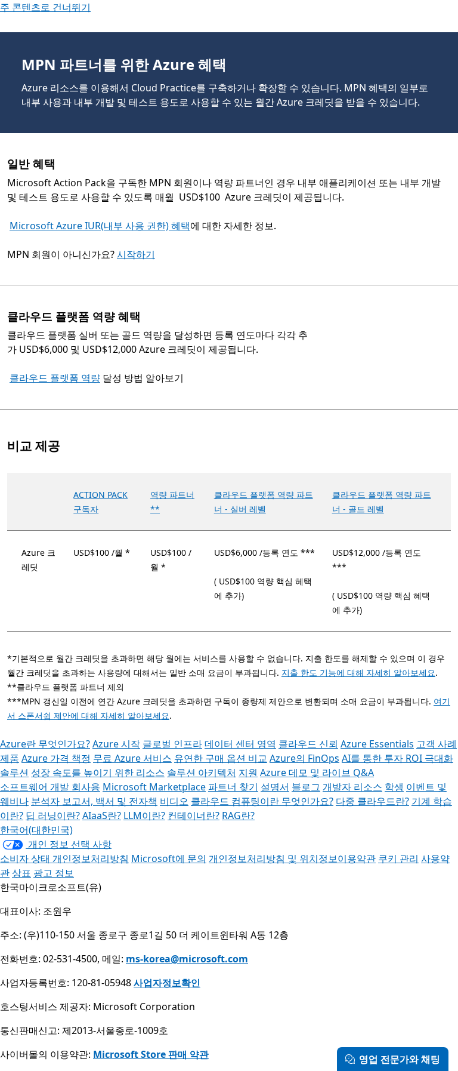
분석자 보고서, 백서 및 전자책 (94, 801)
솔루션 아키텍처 (201, 772)
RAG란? (238, 815)
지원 (248, 772)
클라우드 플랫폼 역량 (55, 377)
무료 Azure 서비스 (132, 758)
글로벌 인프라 (172, 743)
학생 (394, 786)
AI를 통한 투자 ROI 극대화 (397, 758)
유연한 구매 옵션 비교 (220, 758)
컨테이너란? (193, 815)
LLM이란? (144, 815)
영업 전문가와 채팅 (399, 1059)
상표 (21, 872)
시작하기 (136, 254)
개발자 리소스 (352, 786)
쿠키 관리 (398, 858)
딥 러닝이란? (53, 815)
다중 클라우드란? (372, 801)
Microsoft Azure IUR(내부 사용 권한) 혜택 (100, 225)
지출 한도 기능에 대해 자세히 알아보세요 (358, 672)
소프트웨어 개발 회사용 (50, 786)
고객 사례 (436, 743)
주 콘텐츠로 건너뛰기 (45, 7)
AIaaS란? (101, 815)
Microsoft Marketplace (154, 786)
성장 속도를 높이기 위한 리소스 (98, 772)
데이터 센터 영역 (240, 743)
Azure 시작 (116, 743)
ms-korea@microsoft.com (187, 958)
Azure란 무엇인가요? (45, 743)
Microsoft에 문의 (168, 858)
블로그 (306, 786)
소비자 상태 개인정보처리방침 (64, 858)
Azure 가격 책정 (56, 758)
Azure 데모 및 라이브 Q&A (317, 772)
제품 (9, 758)
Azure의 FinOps (304, 758)
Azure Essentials (377, 743)
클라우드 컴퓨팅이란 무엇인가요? (262, 801)
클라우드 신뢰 (308, 743)
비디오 (174, 801)
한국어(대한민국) (36, 829)
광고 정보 (53, 872)
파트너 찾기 (233, 786)
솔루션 (14, 772)
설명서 (275, 786)
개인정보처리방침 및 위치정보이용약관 (292, 858)
